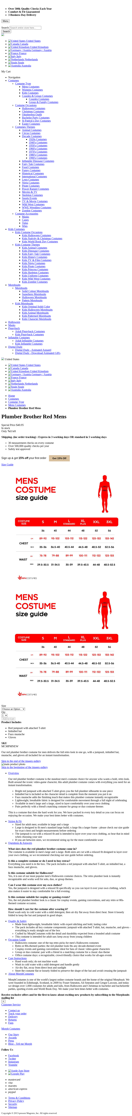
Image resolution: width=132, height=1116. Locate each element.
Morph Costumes (10, 1028)
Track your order (17, 1013)
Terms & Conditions (19, 1097)
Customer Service (11, 1004)
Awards (12, 1037)
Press (11, 1040)
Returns (12, 1019)
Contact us (14, 1010)
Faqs (10, 1022)
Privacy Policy (16, 1100)
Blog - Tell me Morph (20, 1043)
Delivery (13, 1016)
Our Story (13, 1034)
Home (11, 395)
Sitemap (12, 1107)
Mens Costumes (17, 405)
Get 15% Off (59, 458)
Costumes (13, 398)
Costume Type (16, 401)
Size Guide (7, 464)
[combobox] (25, 28)
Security (12, 1104)
